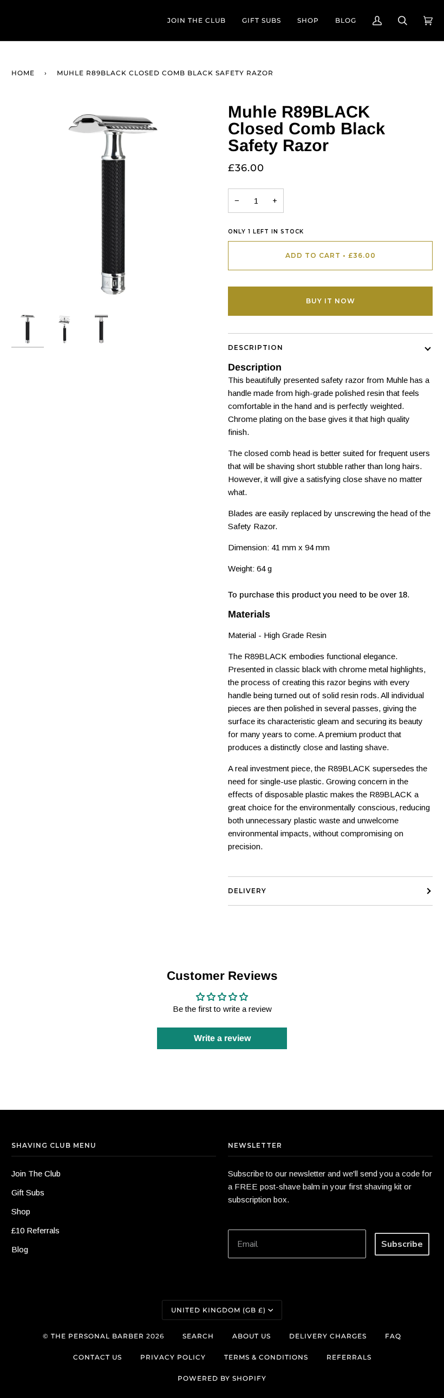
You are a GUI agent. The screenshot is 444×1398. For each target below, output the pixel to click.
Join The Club (36, 1173)
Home (23, 73)
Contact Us (97, 1357)
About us (251, 1336)
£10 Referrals (35, 1230)
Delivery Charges (328, 1336)
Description (255, 347)
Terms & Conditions (266, 1357)
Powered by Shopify (222, 1378)
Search (198, 1336)
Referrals (349, 1357)
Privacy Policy (173, 1357)
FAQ (393, 1336)
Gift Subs (27, 1192)
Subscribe (402, 1244)
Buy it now (330, 301)
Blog (19, 1249)
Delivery (247, 891)
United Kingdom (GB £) (218, 1310)
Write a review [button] (222, 1038)
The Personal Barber (97, 1336)
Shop (20, 1211)
